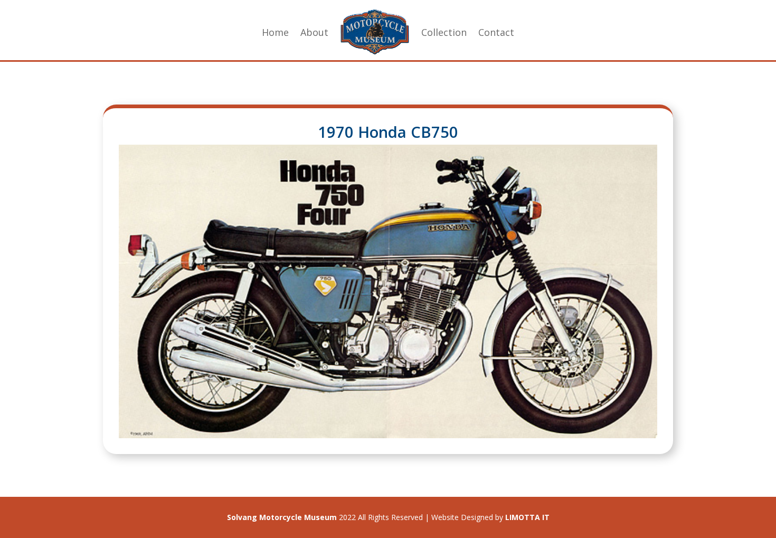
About (314, 32)
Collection (444, 32)
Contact (496, 32)
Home (275, 32)
